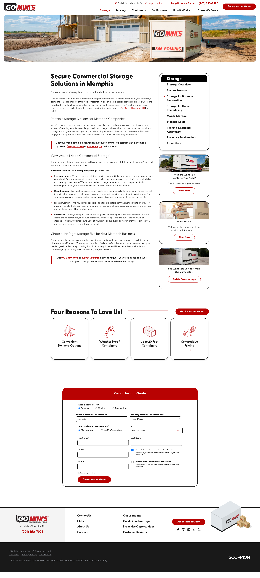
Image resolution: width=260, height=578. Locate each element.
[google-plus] (188, 530)
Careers (82, 532)
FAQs (80, 521)
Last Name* (136, 438)
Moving (121, 10)
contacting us (94, 147)
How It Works (181, 10)
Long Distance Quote (182, 3)
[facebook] (178, 530)
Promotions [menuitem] (174, 143)
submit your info (90, 258)
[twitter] (194, 530)
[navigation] (159, 10)
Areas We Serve (207, 10)
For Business (159, 10)
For (131, 426)
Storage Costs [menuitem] (176, 122)
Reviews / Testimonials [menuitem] (181, 137)
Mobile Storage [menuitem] (177, 116)
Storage (105, 10)
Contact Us (84, 515)
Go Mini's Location (113, 430)
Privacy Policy (29, 555)
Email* (80, 450)
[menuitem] (105, 10)
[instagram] (183, 530)
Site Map (14, 555)
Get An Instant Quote (192, 312)
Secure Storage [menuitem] (177, 90)
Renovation (120, 408)
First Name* (83, 438)
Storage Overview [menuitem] (179, 84)
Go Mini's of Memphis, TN (132, 108)
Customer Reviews (135, 532)
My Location (87, 430)
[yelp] (199, 530)
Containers (139, 10)
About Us (83, 526)
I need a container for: (88, 405)
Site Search (45, 555)
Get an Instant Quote (239, 6)
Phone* (81, 462)
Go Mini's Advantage (136, 521)
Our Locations (132, 515)
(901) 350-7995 (208, 3)
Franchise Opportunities (138, 526)
